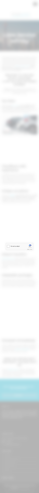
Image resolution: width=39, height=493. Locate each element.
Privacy (28, 249)
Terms (31, 249)
